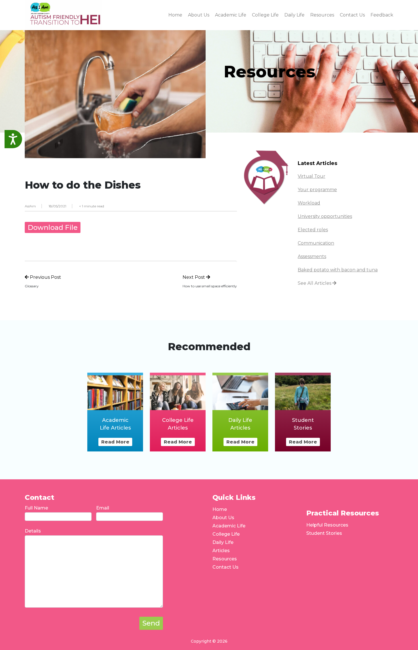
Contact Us (225, 567)
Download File (53, 227)
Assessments (312, 256)
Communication (316, 243)
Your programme (317, 189)
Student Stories (324, 533)
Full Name (36, 508)
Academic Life (228, 526)
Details (33, 531)
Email (102, 508)
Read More (115, 442)
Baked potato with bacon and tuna (338, 270)
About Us (223, 517)
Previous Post (45, 277)
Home (219, 509)
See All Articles (315, 283)
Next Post (194, 277)
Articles (221, 550)
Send (151, 623)
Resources (224, 559)
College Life (226, 534)
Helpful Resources (327, 525)
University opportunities (325, 216)
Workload (309, 203)
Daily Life (222, 542)
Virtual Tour (311, 176)
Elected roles (313, 229)
